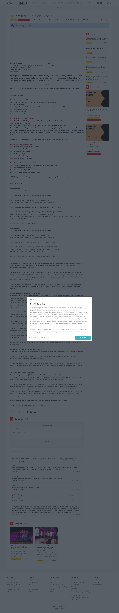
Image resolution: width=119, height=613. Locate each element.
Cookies (39, 333)
